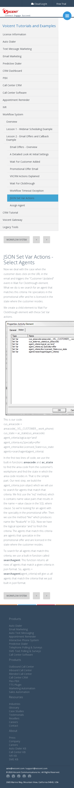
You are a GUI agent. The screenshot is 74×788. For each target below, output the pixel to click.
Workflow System (13, 114)
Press (12, 737)
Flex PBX (14, 681)
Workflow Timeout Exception (27, 190)
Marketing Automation (22, 688)
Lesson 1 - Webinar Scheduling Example (29, 129)
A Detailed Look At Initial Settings (29, 154)
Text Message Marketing (17, 49)
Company (14, 741)
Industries (14, 704)
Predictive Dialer (12, 63)
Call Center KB (17, 752)
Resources (16, 697)
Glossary (14, 707)
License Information (14, 34)
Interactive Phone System (24, 640)
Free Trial (61, 3)
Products (15, 619)
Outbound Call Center (21, 666)
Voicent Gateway (12, 219)
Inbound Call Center (20, 670)
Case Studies (16, 711)
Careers (13, 722)
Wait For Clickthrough (22, 183)
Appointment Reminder (16, 100)
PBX (5, 78)
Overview (11, 121)
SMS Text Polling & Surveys (25, 651)
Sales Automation (19, 692)
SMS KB (13, 759)
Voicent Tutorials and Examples (29, 25)
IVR (4, 107)
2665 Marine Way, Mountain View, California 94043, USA (32, 782)
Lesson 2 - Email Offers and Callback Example (27, 138)
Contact (13, 725)
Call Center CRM (12, 85)
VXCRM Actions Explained (24, 176)
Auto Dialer (9, 41)
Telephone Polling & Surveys (25, 647)
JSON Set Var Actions (22, 198)
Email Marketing (12, 56)
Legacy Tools (10, 227)
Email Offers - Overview (23, 147)
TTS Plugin (15, 684)
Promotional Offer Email (24, 169)
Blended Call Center (20, 674)
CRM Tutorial (10, 212)
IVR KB (13, 755)
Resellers (14, 718)
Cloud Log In (40, 3)
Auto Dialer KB (17, 748)
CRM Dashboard (12, 70)
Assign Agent (17, 205)
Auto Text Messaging (21, 633)
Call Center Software (15, 92)
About (13, 731)
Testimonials (16, 714)
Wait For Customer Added (25, 161)
